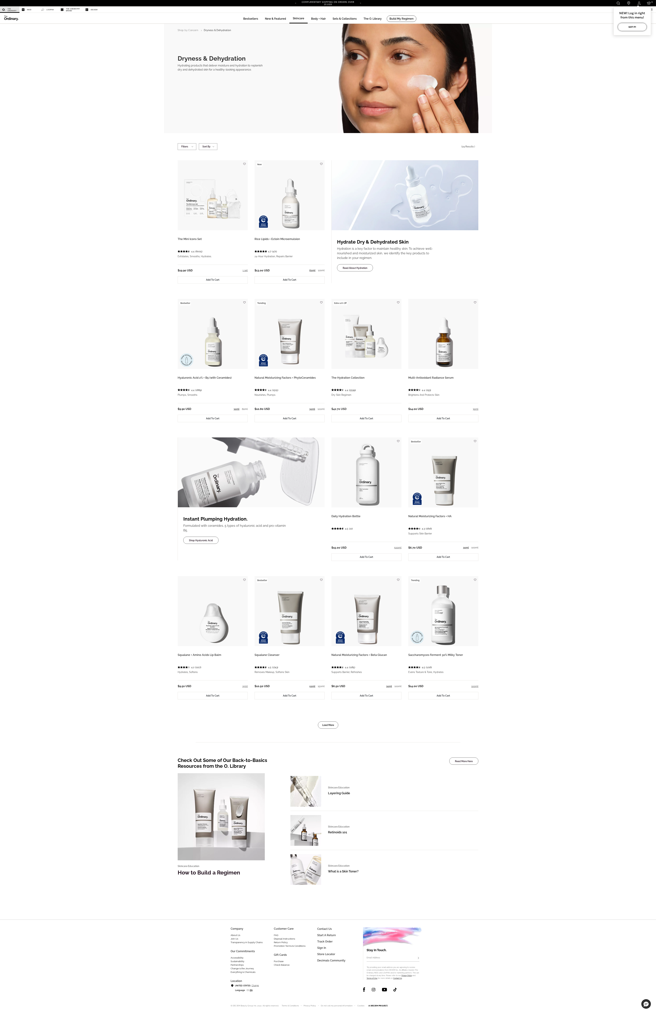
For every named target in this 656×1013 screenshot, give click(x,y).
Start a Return (326, 935)
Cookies (361, 1006)
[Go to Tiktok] (395, 989)
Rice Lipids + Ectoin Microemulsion (277, 239)
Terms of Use (372, 978)
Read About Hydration (355, 268)
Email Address (373, 957)
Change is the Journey (242, 968)
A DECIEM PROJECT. (378, 1005)
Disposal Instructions (284, 939)
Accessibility (237, 957)
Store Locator (326, 954)
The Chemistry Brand (73, 10)
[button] (275, 18)
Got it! (632, 27)
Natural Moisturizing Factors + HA (430, 516)
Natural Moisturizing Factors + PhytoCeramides (285, 377)
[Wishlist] (244, 162)
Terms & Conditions (290, 1006)
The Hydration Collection (348, 377)
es (248, 990)
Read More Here (464, 761)
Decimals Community (331, 960)
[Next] (360, 3)
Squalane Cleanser (267, 655)
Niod (29, 10)
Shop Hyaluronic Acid (201, 540)
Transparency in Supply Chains (247, 942)
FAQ (276, 935)
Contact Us (397, 978)
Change (255, 985)
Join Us (234, 939)
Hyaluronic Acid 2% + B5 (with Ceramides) (205, 377)
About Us (235, 935)
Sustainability (237, 961)
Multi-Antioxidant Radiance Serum (431, 377)
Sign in (321, 947)
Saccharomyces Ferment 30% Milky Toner (435, 655)
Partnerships (237, 965)
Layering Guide (339, 793)
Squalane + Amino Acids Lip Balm (199, 655)
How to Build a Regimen (209, 872)
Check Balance (282, 965)
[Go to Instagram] (373, 989)
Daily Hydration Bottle (345, 516)
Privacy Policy (406, 975)
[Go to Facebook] (364, 989)
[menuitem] (9, 9)
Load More (328, 725)
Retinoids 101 (337, 832)
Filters (184, 146)
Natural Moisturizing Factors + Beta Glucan (359, 655)
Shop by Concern (188, 30)
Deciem (94, 10)
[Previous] (295, 3)
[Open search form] (618, 3)
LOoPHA (50, 10)
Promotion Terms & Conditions (289, 946)
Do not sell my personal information (337, 1006)
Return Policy (281, 942)
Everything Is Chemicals (243, 972)
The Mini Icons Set (190, 239)
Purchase (279, 961)
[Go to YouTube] (384, 989)
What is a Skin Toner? (343, 871)
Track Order (325, 941)
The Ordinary (12, 10)
